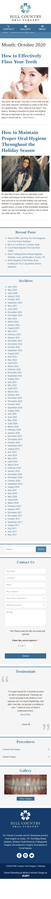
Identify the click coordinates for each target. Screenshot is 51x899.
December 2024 (15, 312)
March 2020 (13, 426)
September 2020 (15, 407)
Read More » (29, 117)
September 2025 (15, 302)
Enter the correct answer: (25, 640)
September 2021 (15, 376)
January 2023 (14, 337)
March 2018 (13, 503)
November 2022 (15, 344)
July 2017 (12, 528)
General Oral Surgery (11, 749)
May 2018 (12, 496)
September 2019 (15, 445)
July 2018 (12, 490)
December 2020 (15, 398)
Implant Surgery (9, 757)
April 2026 (12, 293)
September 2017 (15, 522)
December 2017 (15, 512)
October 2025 (14, 299)
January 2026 (14, 296)
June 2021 (12, 382)
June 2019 (12, 455)
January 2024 (14, 325)
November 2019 (15, 439)
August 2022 (13, 353)
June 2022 (12, 356)
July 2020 (12, 414)
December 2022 (15, 340)
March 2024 (13, 321)
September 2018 (15, 484)
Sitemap (41, 866)
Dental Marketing (12, 872)
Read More (25, 714)
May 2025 (12, 306)
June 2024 (12, 318)
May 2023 (12, 331)
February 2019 (14, 468)
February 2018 (14, 506)
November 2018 (15, 477)
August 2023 (13, 328)
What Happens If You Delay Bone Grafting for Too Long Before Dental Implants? (24, 263)
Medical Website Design (33, 872)
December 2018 (15, 474)
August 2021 (13, 379)
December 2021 (15, 372)
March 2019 (13, 465)
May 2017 (12, 534)
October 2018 (14, 480)
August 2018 (13, 487)
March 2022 (13, 366)
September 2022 (15, 350)
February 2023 (14, 334)
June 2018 (12, 493)
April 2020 (12, 423)
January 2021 (14, 395)
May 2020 (12, 420)
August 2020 (13, 410)
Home (5, 32)
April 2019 (12, 461)
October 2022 (14, 347)
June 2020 (12, 417)
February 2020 (14, 429)
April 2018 (12, 499)
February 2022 (14, 369)
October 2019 (14, 442)
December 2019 (15, 436)
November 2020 (15, 401)
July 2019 (12, 452)
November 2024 (15, 315)
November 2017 (15, 515)
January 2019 (14, 471)
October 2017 (14, 519)
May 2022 (12, 360)
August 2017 (13, 525)
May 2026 (12, 290)
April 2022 (12, 363)
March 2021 (13, 391)
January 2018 (14, 509)
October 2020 (14, 404)
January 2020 (14, 433)
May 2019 (12, 458)
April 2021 (12, 388)
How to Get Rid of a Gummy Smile (24, 244)
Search (41, 549)
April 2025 (12, 309)
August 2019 (13, 449)
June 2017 (12, 531)
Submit (25, 656)
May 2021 (12, 385)
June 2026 (12, 287)
